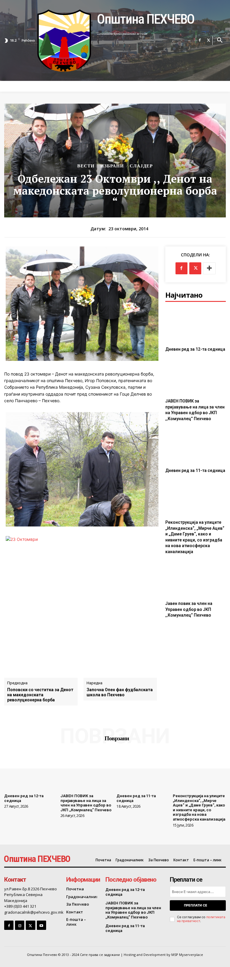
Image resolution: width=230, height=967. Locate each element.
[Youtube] (41, 925)
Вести (86, 166)
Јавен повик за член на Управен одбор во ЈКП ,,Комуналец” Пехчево (188, 609)
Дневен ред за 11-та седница (195, 470)
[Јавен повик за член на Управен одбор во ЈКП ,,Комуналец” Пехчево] (195, 579)
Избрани (112, 166)
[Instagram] (19, 925)
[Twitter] (208, 40)
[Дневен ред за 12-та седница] (195, 325)
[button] (220, 40)
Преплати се (195, 905)
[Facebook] (199, 40)
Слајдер (141, 166)
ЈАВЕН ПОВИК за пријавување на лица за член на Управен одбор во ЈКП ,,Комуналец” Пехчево (85, 803)
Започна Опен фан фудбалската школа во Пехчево (120, 692)
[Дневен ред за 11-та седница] (195, 446)
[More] (209, 268)
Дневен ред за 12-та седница (195, 349)
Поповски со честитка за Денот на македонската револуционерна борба (40, 694)
